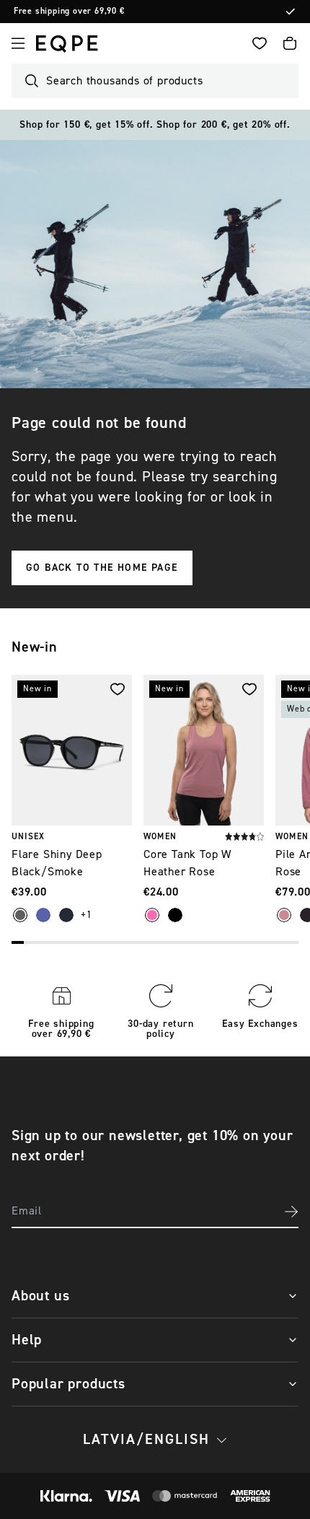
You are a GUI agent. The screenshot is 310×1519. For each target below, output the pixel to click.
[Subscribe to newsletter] (291, 1211)
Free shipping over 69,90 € (80, 11)
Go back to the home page (102, 567)
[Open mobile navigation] (18, 43)
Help (27, 1340)
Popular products (68, 1384)
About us (40, 1296)
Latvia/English (146, 1439)
